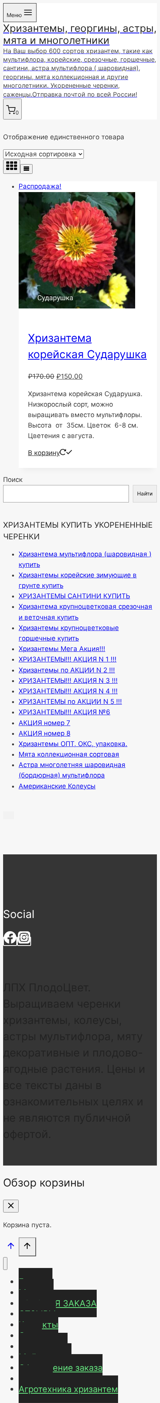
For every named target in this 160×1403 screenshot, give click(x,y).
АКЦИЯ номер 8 (44, 733)
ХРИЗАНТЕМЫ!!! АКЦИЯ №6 (64, 712)
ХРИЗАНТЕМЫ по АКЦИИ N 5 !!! (70, 701)
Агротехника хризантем (68, 1389)
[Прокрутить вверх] (11, 1248)
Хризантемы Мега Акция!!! (62, 649)
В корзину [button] (44, 453)
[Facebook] (10, 941)
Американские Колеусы (57, 786)
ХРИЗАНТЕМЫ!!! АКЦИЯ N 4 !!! (68, 691)
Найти (145, 493)
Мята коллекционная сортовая (69, 754)
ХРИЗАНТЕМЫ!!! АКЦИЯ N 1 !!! (68, 659)
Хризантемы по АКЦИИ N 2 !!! (67, 670)
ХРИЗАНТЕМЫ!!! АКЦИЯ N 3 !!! (68, 680)
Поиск (13, 479)
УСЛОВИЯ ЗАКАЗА (58, 1303)
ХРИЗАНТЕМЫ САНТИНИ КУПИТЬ (74, 596)
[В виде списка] (26, 169)
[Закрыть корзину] (11, 1206)
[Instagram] (24, 941)
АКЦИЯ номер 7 (44, 723)
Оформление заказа (61, 1368)
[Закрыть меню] (5, 1263)
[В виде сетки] (11, 166)
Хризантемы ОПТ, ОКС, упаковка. (73, 744)
